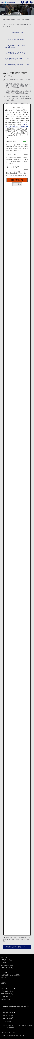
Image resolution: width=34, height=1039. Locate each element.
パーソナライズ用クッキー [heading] (16, 167)
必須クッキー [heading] (11, 141)
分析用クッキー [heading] (11, 154)
